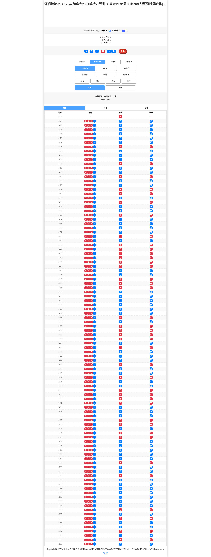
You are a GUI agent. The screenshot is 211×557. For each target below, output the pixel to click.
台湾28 (113, 62)
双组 (120, 88)
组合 (82, 81)
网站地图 (105, 553)
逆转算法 (85, 68)
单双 (128, 81)
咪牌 (123, 51)
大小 (113, 81)
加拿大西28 (97, 62)
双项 (89, 88)
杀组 (97, 81)
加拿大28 (82, 62)
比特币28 (129, 62)
